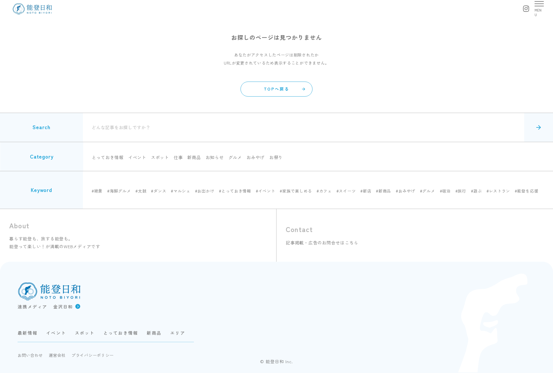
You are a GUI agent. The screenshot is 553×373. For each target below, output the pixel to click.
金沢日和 (63, 307)
